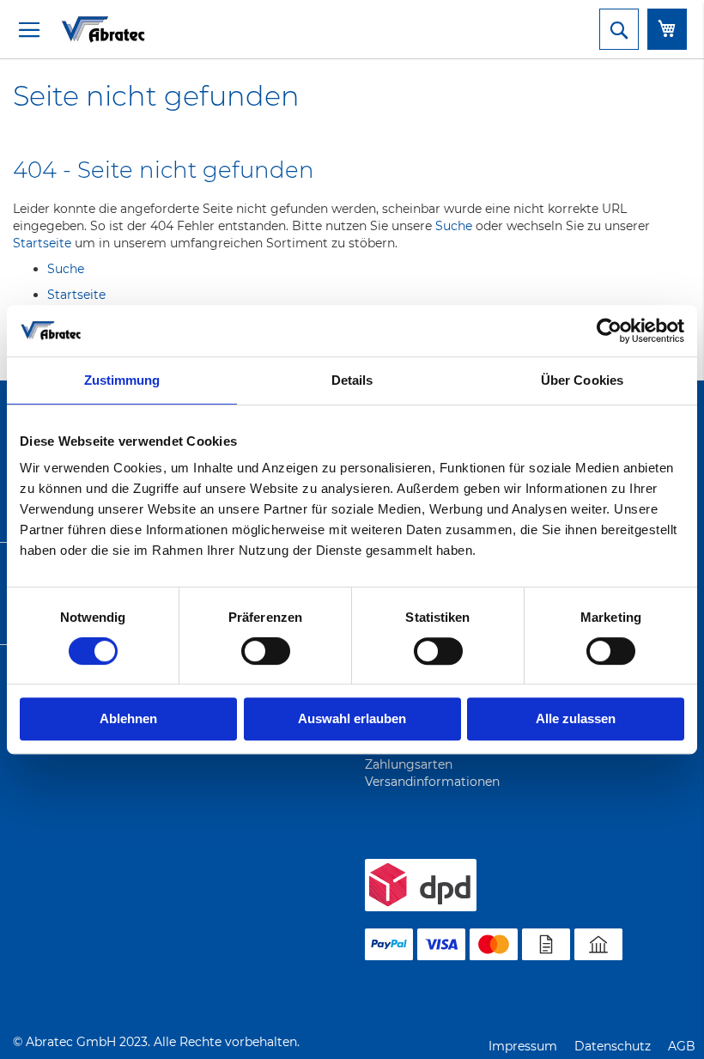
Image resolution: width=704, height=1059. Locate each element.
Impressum (523, 1046)
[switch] (265, 652)
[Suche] (619, 29)
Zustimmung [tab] (122, 380)
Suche (453, 226)
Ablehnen (128, 718)
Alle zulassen (576, 718)
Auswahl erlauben (352, 718)
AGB (681, 1046)
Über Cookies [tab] (582, 380)
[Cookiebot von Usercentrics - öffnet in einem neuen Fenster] (609, 331)
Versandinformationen (432, 781)
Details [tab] (352, 380)
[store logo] (81, 29)
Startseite (42, 243)
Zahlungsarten (408, 764)
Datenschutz (612, 1046)
